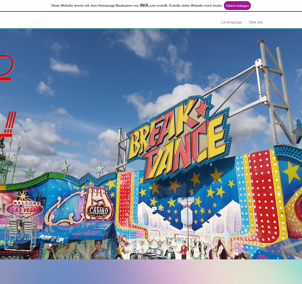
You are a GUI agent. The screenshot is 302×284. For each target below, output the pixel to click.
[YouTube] (154, 208)
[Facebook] (140, 208)
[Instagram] (161, 208)
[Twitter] (147, 208)
